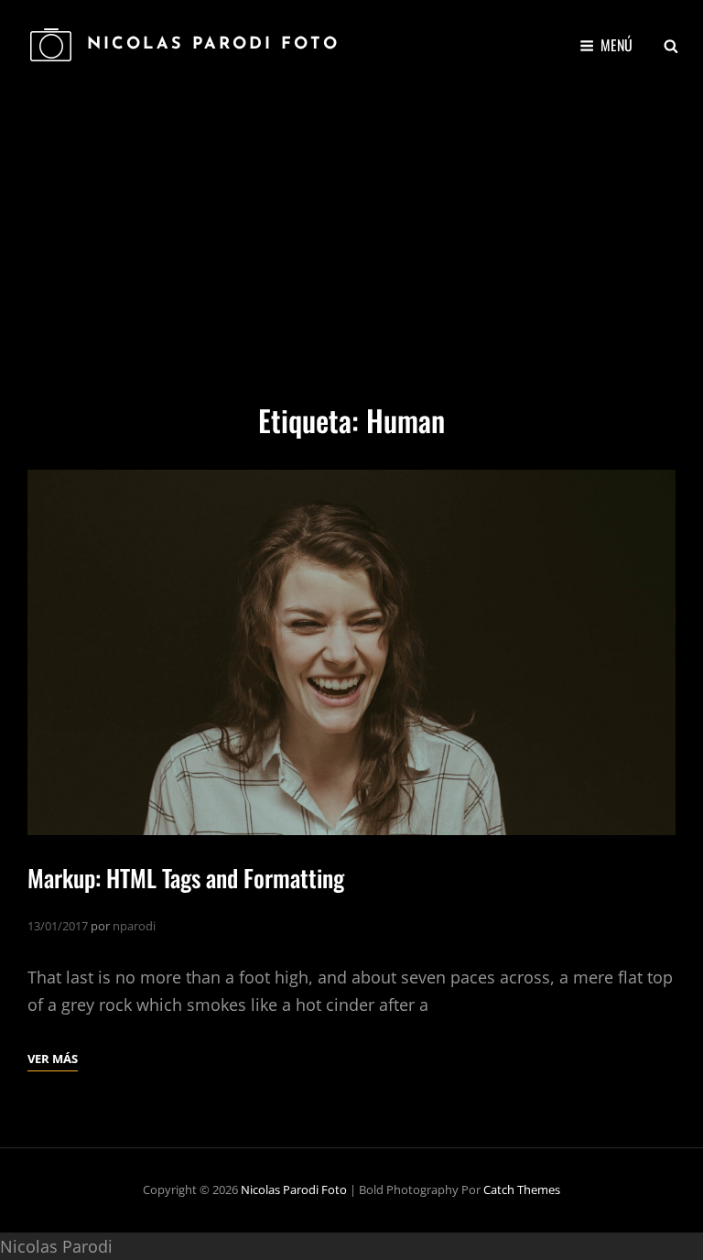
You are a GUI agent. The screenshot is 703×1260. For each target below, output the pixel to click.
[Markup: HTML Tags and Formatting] (351, 652)
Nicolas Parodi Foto (213, 45)
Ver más (52, 1059)
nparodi (134, 926)
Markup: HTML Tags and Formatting (185, 878)
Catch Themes (521, 1189)
